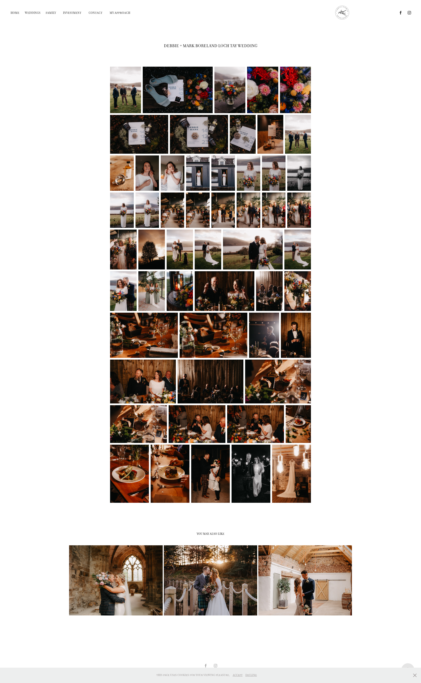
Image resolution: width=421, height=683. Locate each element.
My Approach (120, 13)
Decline (251, 675)
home (15, 13)
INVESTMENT (72, 13)
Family (51, 13)
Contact (95, 13)
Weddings (32, 13)
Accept (238, 675)
